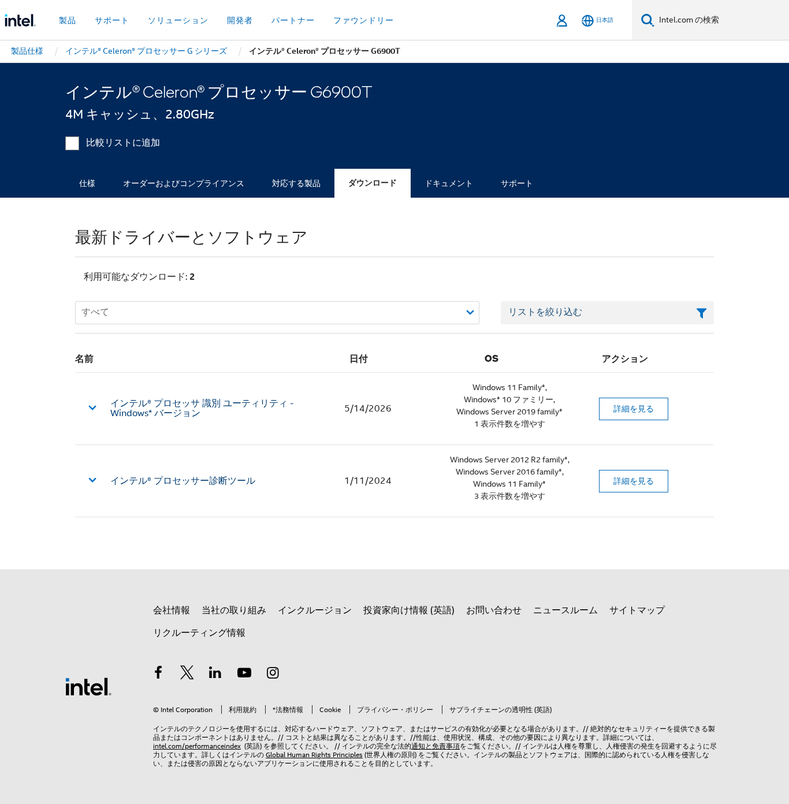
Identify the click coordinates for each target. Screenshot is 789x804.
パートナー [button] (293, 20)
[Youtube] (244, 674)
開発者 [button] (240, 20)
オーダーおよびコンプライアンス (183, 183)
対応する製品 (296, 183)
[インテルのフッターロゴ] (88, 686)
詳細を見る (633, 408)
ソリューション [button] (178, 20)
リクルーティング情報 (199, 633)
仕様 (87, 183)
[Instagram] (272, 674)
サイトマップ (637, 610)
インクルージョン (315, 610)
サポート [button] (112, 20)
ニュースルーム (565, 610)
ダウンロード (372, 182)
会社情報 (171, 610)
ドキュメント (449, 183)
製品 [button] (67, 20)
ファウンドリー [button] (363, 20)
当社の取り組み (234, 610)
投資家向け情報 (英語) (409, 610)
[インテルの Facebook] (158, 674)
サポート (517, 183)
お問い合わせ (494, 610)
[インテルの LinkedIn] (215, 674)
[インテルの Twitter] (187, 674)
